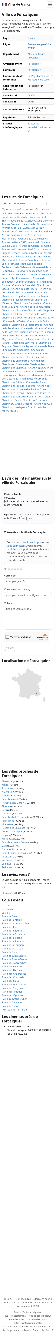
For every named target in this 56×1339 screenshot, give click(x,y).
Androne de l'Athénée (15, 217)
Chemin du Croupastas (35, 400)
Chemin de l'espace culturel (17, 299)
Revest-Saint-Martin (13, 802)
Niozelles (7, 792)
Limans (6, 795)
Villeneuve (7, 824)
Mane (5, 784)
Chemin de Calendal (23, 285)
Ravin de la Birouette (13, 934)
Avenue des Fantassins (37, 231)
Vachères (7, 860)
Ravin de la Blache (12, 937)
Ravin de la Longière (13, 945)
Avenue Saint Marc (29, 260)
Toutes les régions (32, 1312)
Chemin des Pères (36, 382)
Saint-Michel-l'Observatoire (17, 817)
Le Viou (6, 912)
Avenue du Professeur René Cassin (21, 249)
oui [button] (23, 518)
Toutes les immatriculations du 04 (39, 127)
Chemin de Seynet (23, 346)
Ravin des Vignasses (13, 995)
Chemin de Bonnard (27, 281)
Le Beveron (8, 909)
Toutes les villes (16, 1319)
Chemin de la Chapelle (40, 310)
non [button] (30, 518)
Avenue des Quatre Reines (33, 238)
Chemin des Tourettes (14, 396)
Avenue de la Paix (11, 227)
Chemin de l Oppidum (14, 296)
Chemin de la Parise (14, 321)
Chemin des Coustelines (16, 371)
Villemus (6, 863)
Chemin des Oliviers (13, 382)
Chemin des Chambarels (15, 360)
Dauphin (6, 813)
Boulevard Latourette (28, 274)
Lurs (4, 810)
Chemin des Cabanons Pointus (31, 353)
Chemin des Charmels (14, 367)
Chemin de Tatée (44, 346)
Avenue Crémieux (12, 224)
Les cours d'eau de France (16, 1326)
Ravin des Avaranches (14, 963)
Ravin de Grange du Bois (15, 923)
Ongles (6, 835)
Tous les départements (15, 1315)
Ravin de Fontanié (12, 919)
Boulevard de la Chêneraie (16, 267)
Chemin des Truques (40, 396)
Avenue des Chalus (12, 231)
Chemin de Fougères (33, 292)
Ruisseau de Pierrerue (14, 1009)
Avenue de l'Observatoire (37, 224)
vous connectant (16, 545)
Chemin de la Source (31, 332)
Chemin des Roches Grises (32, 389)
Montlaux (7, 838)
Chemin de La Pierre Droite (27, 324)
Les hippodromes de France (17, 1330)
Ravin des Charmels (13, 977)
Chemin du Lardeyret (14, 407)
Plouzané (7, 893)
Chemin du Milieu (37, 407)
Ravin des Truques (12, 991)
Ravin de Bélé (9, 916)
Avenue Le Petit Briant (28, 256)
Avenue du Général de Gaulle (35, 245)
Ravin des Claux (10, 981)
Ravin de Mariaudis (12, 948)
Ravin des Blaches (12, 970)
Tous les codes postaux (39, 1315)
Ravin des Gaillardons (14, 984)
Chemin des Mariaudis (30, 375)
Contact (36, 1330)
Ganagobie (8, 849)
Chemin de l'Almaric (39, 296)
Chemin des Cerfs (35, 357)
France (31, 38)
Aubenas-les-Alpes (12, 831)
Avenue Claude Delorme (38, 220)
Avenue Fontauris (32, 253)
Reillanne (7, 867)
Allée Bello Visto (11, 213)
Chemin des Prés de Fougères (18, 385)
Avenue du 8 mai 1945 (14, 242)
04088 (31, 101)
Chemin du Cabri (11, 400)
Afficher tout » (10, 411)
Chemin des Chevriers (40, 367)
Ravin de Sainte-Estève (14, 959)
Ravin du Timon (10, 1006)
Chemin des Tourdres (38, 393)
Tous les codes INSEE (36, 1319)
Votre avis (9, 603)
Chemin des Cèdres (13, 357)
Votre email (17, 589)
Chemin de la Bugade (14, 310)
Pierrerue (7, 781)
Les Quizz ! (47, 1330)
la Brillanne (8, 820)
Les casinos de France (41, 1326)
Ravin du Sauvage (12, 1002)
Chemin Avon (23, 278)
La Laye (6, 905)
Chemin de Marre (24, 335)
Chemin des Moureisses (33, 378)
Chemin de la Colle (12, 314)
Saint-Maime (9, 799)
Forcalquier (34, 63)
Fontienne (7, 788)
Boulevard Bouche (31, 263)
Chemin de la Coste (35, 314)
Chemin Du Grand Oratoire (17, 403)
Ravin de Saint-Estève (14, 955)
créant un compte (31, 542)
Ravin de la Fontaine (13, 941)
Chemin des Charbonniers (30, 364)
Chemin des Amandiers (16, 350)
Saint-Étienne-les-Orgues (16, 853)
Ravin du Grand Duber (14, 998)
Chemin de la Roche (32, 328)
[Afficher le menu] (50, 4)
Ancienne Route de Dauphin (37, 213)
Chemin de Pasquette (27, 339)
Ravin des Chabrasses (14, 973)
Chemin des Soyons (13, 393)
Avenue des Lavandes (14, 235)
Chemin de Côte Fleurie (24, 289)
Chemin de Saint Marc (24, 342)
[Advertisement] (28, 444)
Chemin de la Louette (14, 317)
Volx (4, 845)
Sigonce (6, 806)
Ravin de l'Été (9, 927)
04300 (31, 95)
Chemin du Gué (43, 403)
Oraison (6, 856)
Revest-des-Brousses (13, 827)
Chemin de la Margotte (41, 317)
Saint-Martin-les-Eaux (14, 842)
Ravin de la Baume (12, 930)
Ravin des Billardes (12, 966)
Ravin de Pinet (10, 952)
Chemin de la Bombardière (35, 306)
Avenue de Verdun (33, 227)
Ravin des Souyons (12, 988)
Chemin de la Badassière (27, 303)
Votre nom (10, 575)
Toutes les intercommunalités (27, 1322)
